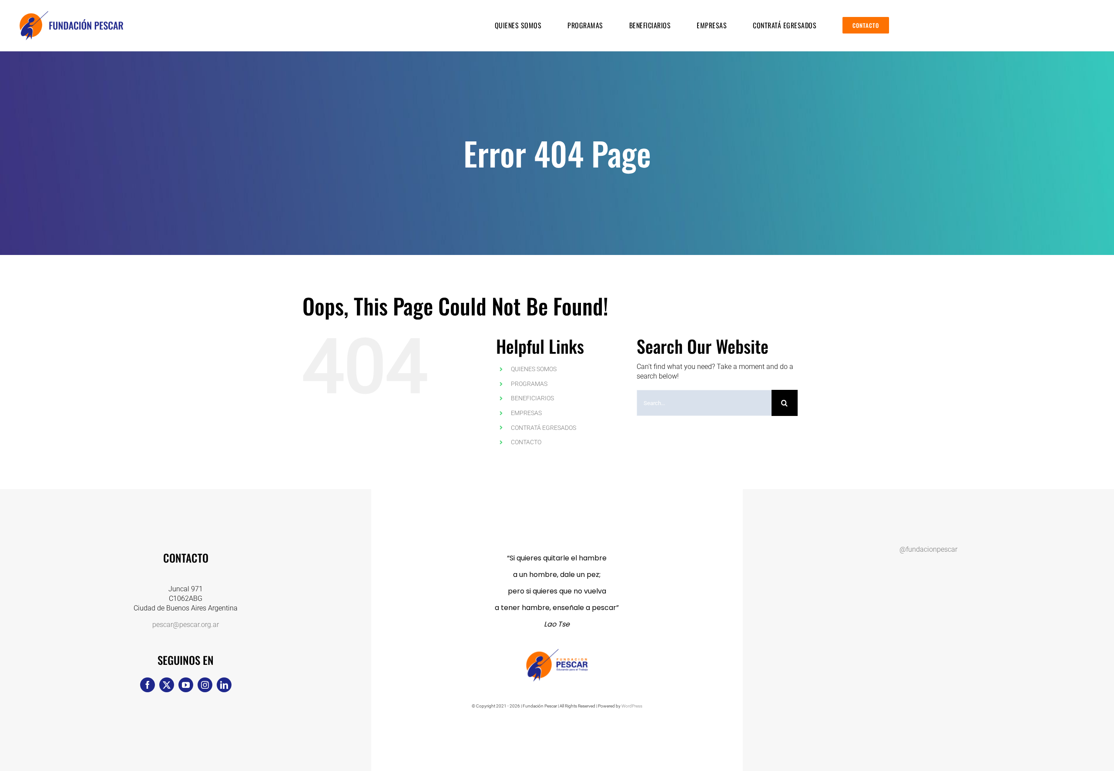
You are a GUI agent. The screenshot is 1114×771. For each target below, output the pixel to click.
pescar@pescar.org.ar (185, 624)
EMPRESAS (526, 412)
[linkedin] (224, 684)
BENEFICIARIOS (532, 398)
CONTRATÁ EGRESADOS (543, 427)
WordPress (631, 706)
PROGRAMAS (529, 383)
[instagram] (205, 684)
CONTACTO (526, 442)
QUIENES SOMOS (534, 368)
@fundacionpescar (928, 549)
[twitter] (166, 684)
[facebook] (147, 684)
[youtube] (185, 684)
